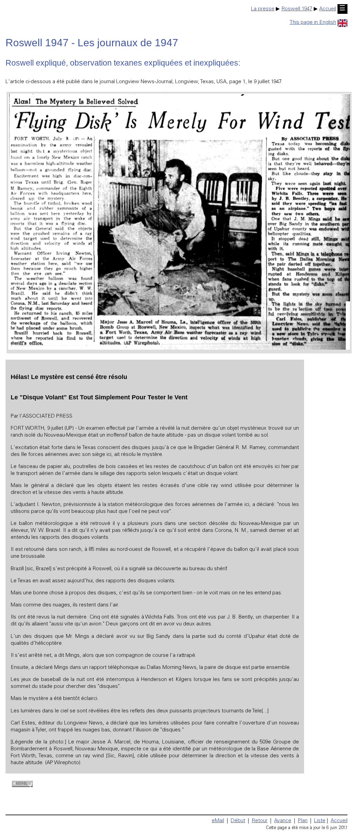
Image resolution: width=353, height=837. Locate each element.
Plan (302, 821)
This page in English (313, 22)
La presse (262, 9)
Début (238, 821)
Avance (282, 821)
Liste (319, 821)
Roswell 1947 (296, 9)
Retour (260, 821)
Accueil (327, 9)
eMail (218, 821)
